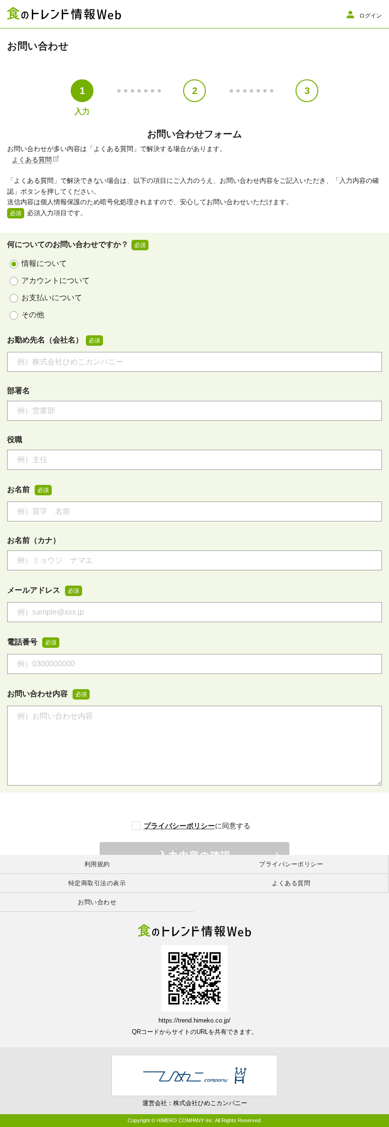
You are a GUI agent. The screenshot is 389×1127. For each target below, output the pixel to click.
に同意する (197, 826)
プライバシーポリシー (179, 826)
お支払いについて (51, 298)
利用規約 (97, 864)
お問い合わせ (97, 902)
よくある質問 (32, 159)
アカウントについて (55, 280)
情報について (44, 263)
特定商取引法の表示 (97, 883)
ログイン (370, 15)
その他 (32, 315)
